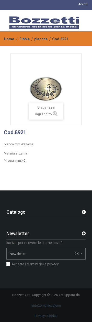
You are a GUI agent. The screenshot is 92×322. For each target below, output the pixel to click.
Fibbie (24, 39)
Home (9, 39)
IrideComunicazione (46, 305)
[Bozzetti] (44, 22)
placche (41, 39)
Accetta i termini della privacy (35, 264)
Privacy (39, 316)
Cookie (52, 316)
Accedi (83, 4)
